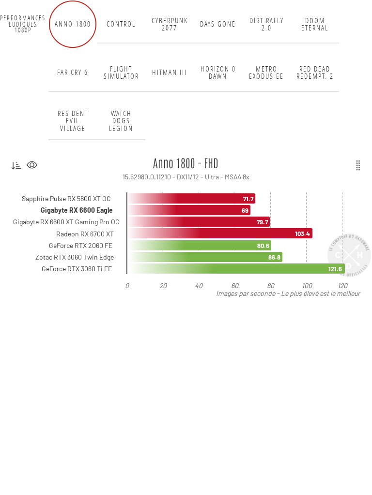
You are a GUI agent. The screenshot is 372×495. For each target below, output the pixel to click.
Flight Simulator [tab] (121, 72)
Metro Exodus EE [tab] (266, 72)
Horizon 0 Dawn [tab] (218, 72)
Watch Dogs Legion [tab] (121, 121)
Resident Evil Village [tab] (73, 121)
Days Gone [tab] (218, 24)
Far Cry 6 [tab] (72, 72)
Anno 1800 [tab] (73, 24)
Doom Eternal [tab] (314, 24)
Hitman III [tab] (169, 72)
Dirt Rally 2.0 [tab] (266, 24)
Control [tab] (121, 24)
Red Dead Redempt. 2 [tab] (315, 72)
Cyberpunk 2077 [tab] (170, 24)
